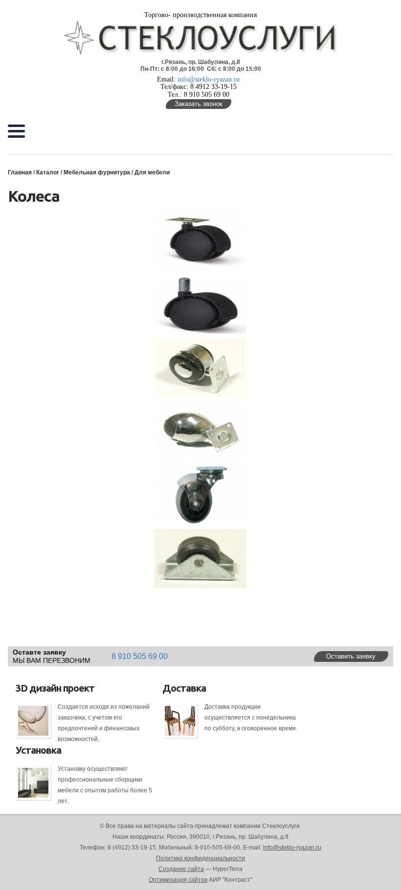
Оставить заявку (351, 656)
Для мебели (152, 172)
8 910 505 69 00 (139, 656)
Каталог (47, 172)
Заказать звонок (199, 103)
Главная (20, 172)
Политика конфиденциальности (200, 858)
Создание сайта (181, 869)
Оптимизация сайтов (178, 879)
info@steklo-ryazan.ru (209, 79)
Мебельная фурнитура (97, 172)
